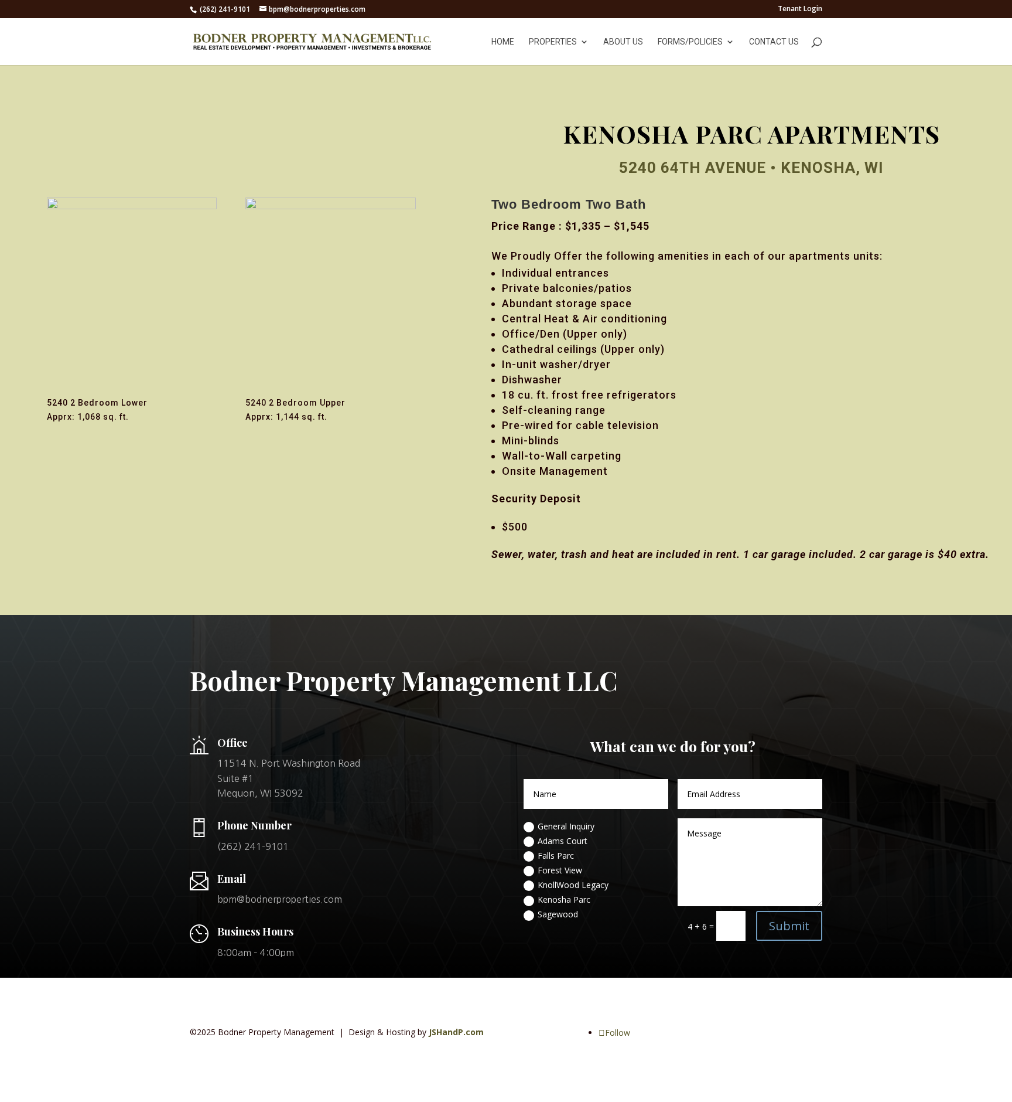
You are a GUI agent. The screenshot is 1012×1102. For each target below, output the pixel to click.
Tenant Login (800, 9)
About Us (623, 42)
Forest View (560, 870)
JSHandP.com (456, 1032)
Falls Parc (556, 855)
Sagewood (558, 914)
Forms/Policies (690, 42)
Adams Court (562, 840)
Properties (553, 42)
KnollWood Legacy (573, 884)
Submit (789, 926)
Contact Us (774, 42)
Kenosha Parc (564, 899)
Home (502, 42)
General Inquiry (566, 826)
